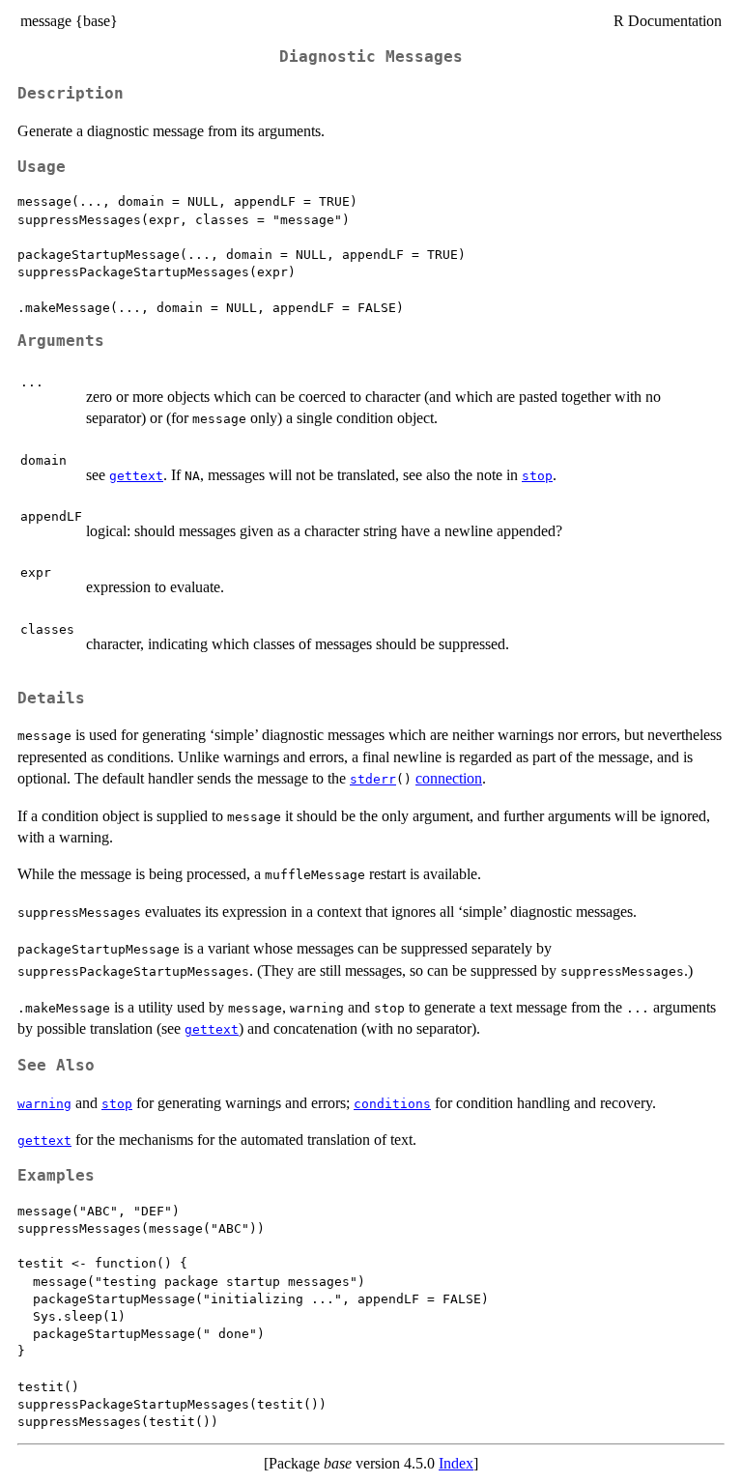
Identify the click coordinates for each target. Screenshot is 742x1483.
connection (448, 778)
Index (456, 1463)
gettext (136, 476)
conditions (392, 1104)
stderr (373, 779)
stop (537, 476)
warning (44, 1104)
